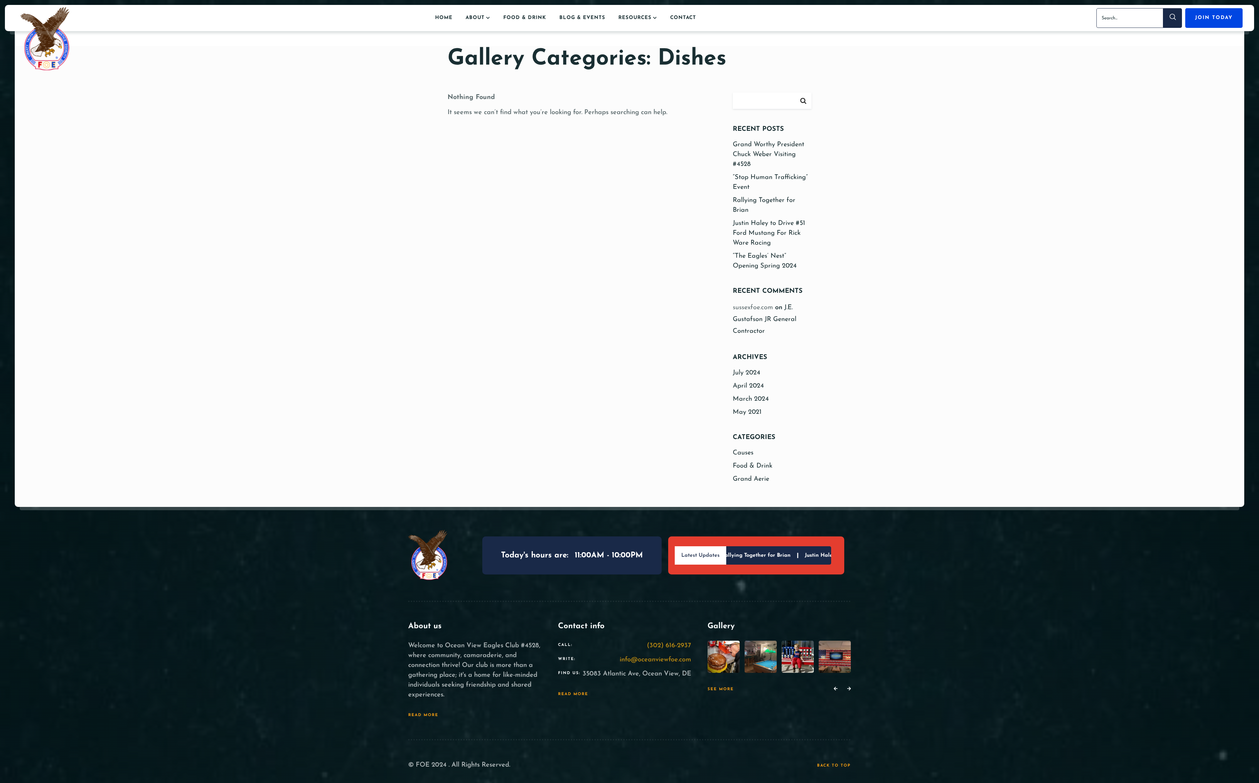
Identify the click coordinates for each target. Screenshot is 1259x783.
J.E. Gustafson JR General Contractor (764, 319)
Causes (743, 453)
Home (443, 17)
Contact (683, 17)
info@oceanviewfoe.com (655, 659)
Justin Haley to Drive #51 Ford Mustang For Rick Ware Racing (769, 233)
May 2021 (747, 412)
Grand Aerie (751, 479)
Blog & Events (582, 17)
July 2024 (746, 373)
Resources (634, 17)
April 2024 (748, 386)
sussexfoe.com (753, 307)
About (475, 17)
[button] (835, 689)
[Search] (1172, 18)
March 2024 (751, 399)
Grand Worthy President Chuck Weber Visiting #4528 (768, 154)
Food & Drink (524, 17)
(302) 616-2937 (669, 645)
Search (803, 100)
